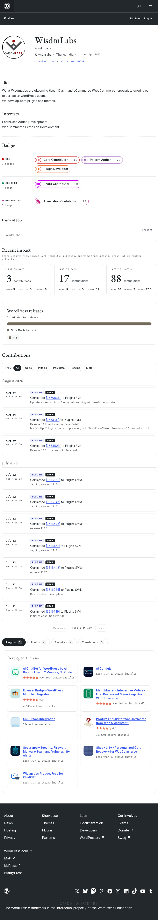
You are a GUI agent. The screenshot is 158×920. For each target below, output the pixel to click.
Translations (92, 642)
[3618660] (53, 480)
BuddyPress (15, 873)
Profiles (9, 18)
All (17, 367)
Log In (148, 18)
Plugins (42, 367)
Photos (38, 642)
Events (123, 823)
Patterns (48, 838)
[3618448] (53, 567)
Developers (88, 830)
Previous (59, 628)
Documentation (91, 823)
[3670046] (53, 397)
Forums (75, 367)
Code (28, 367)
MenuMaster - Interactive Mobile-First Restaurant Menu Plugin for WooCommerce (120, 694)
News (8, 823)
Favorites (63, 642)
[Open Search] (139, 6)
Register (135, 18)
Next (102, 628)
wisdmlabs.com (45, 61)
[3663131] (52, 419)
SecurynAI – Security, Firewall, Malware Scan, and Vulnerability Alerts (46, 751)
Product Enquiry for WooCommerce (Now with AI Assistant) (121, 721)
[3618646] (53, 523)
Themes (48, 823)
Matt (10, 858)
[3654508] (53, 445)
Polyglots (59, 367)
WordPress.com (18, 851)
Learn (84, 816)
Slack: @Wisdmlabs (73, 61)
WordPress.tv (92, 838)
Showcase (50, 816)
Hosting (10, 830)
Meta (89, 367)
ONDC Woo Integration (39, 719)
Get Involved (127, 816)
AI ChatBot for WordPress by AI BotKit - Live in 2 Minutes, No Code (47, 670)
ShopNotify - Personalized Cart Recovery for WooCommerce (118, 749)
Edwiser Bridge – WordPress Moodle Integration (43, 692)
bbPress (12, 866)
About (8, 816)
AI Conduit (103, 668)
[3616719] (53, 611)
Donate (125, 830)
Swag (124, 838)
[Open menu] (151, 6)
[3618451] (53, 546)
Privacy (9, 838)
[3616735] (53, 589)
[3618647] (53, 502)
